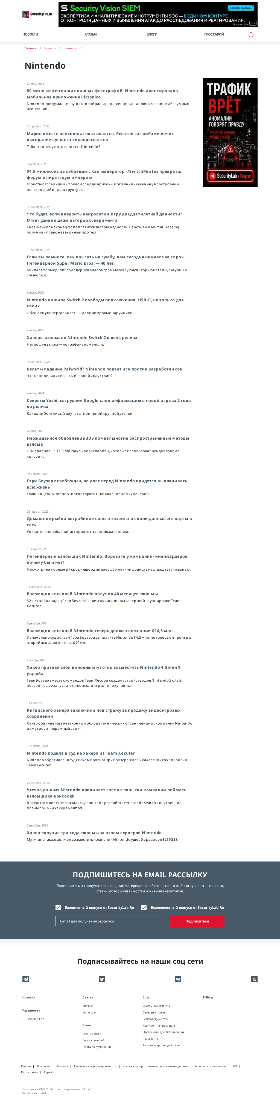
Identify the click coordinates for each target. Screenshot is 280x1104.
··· (253, 23)
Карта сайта (29, 1072)
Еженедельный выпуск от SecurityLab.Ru (187, 907)
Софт (147, 997)
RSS (234, 1066)
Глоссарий (214, 34)
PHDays (208, 997)
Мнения (88, 1006)
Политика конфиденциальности (95, 1066)
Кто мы (26, 1066)
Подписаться (197, 921)
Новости (30, 34)
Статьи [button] (91, 34)
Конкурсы (89, 1012)
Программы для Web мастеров (164, 1032)
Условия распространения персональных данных (155, 1066)
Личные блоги (92, 1034)
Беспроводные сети (155, 1019)
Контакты (43, 1066)
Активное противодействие (161, 1045)
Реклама (62, 1066)
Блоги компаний (93, 1040)
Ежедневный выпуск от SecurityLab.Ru (99, 907)
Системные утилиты (156, 1006)
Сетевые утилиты (154, 1012)
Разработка (150, 1039)
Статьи (88, 997)
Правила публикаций (97, 1047)
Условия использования (210, 1066)
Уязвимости (31, 1010)
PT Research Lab (33, 1019)
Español (49, 1072)
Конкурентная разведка (159, 1025)
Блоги (152, 34)
